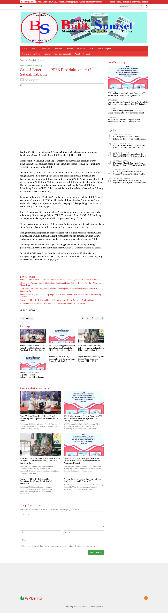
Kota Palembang (26, 65)
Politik (92, 49)
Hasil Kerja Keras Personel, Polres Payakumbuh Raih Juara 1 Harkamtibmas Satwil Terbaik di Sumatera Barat (58, 290)
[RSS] (146, 598)
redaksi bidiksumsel (32, 79)
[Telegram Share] (97, 318)
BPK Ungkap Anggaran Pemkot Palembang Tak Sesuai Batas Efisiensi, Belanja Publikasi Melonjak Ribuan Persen (60, 284)
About (77, 54)
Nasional (58, 49)
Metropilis (46, 49)
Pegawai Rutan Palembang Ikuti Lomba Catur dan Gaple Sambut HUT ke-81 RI (52, 304)
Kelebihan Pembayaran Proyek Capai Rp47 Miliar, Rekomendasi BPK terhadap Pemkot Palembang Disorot (60, 295)
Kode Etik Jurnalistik (62, 54)
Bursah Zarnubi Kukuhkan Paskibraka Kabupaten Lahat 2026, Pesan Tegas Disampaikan (129, 146)
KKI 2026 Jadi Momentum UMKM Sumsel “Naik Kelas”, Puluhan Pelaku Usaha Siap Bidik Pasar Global (128, 173)
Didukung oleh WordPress (76, 607)
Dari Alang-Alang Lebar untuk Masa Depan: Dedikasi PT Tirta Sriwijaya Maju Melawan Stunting (130, 164)
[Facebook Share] (82, 318)
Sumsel (34, 49)
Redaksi (47, 54)
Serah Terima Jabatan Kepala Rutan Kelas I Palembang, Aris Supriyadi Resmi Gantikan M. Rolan (59, 280)
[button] (141, 6)
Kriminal (69, 49)
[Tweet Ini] (87, 318)
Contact (86, 54)
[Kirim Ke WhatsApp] (102, 318)
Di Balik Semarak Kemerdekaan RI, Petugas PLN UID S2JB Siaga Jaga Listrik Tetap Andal (130, 155)
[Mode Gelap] (146, 6)
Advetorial (81, 49)
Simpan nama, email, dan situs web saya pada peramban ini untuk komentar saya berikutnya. (60, 546)
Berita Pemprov (104, 49)
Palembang (37, 65)
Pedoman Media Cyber (31, 54)
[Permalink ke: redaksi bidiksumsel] (22, 79)
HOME (24, 49)
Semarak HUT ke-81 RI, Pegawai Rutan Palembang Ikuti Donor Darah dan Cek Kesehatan (57, 300)
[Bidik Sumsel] (84, 27)
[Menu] (21, 6)
